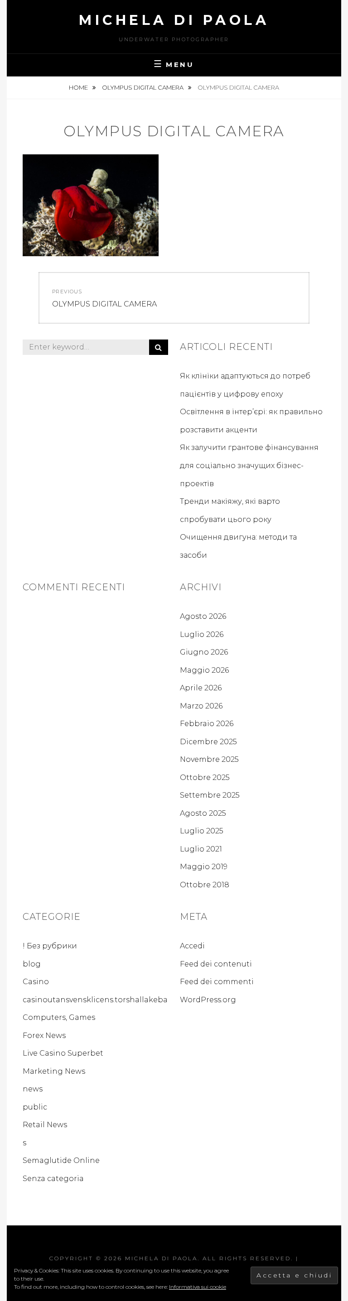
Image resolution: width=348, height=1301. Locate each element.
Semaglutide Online (61, 1160)
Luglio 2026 (201, 634)
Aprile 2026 (201, 688)
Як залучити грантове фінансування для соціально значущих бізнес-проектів (249, 465)
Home (79, 87)
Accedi (192, 946)
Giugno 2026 (204, 652)
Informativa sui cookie (197, 1286)
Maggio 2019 (203, 866)
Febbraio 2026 (206, 723)
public (35, 1107)
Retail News (45, 1124)
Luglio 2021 (201, 849)
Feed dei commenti (217, 981)
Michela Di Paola (174, 20)
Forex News (44, 1035)
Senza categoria (53, 1178)
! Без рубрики (50, 946)
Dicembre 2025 (208, 741)
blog (32, 964)
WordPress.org (208, 999)
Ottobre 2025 (205, 777)
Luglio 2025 (201, 831)
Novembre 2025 (209, 759)
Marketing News (54, 1071)
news (33, 1089)
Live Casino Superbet (63, 1053)
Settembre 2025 (210, 795)
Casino (36, 981)
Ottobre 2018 (204, 884)
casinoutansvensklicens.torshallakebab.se (103, 999)
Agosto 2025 (203, 813)
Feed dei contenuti (216, 964)
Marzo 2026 (201, 706)
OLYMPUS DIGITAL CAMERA (143, 87)
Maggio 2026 (204, 670)
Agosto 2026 (203, 616)
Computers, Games (59, 1017)
